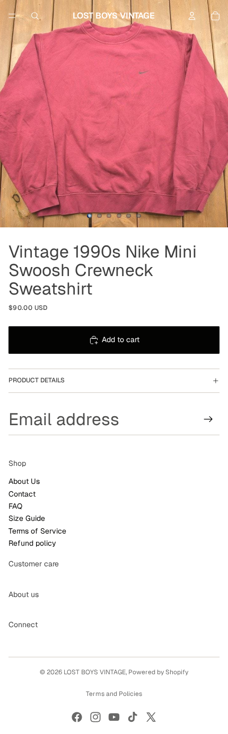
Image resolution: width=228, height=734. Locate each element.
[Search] (35, 15)
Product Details (36, 380)
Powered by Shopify (158, 672)
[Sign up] (208, 419)
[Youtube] (114, 717)
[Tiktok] (132, 717)
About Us (24, 481)
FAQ (15, 506)
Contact (22, 493)
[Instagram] (95, 717)
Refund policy (32, 543)
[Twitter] (151, 717)
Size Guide (26, 518)
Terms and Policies (114, 694)
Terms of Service (37, 531)
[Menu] (12, 16)
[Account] (192, 15)
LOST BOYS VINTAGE (95, 672)
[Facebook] (77, 717)
